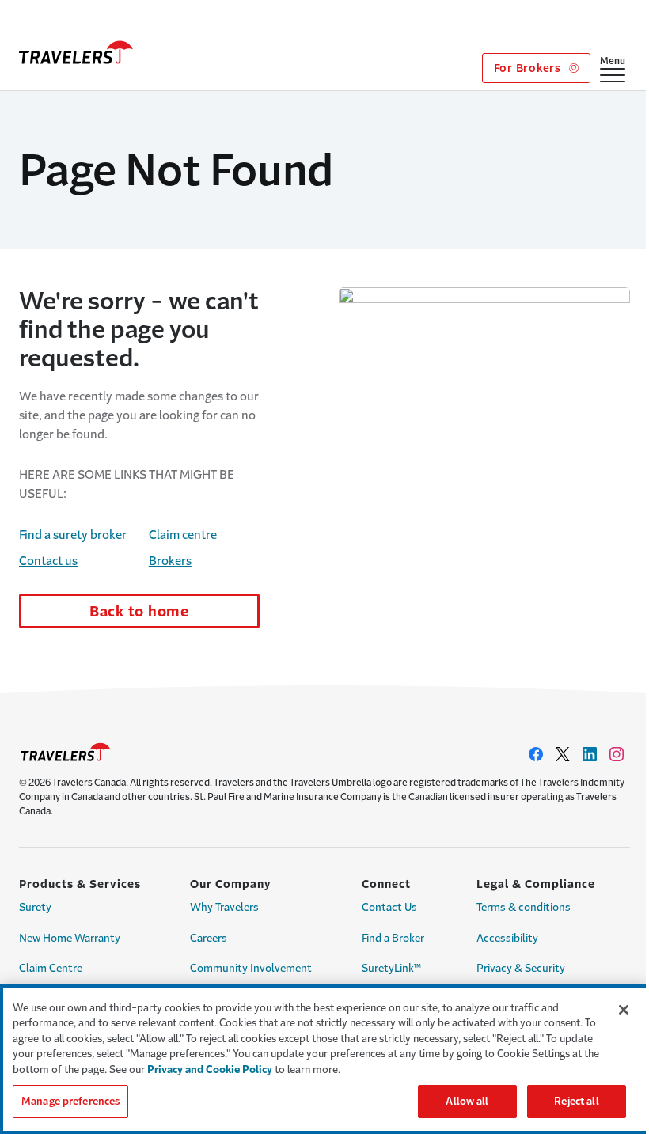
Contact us (48, 561)
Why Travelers (224, 907)
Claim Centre (50, 968)
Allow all (467, 1101)
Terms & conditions (523, 907)
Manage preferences (70, 1101)
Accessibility (507, 938)
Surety (35, 907)
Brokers (170, 561)
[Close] (623, 1009)
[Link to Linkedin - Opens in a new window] (589, 754)
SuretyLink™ (391, 968)
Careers (208, 938)
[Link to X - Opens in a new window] (562, 754)
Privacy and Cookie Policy (209, 1069)
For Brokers (529, 68)
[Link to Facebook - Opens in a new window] (535, 754)
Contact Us (389, 907)
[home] (76, 52)
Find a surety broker (73, 534)
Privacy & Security (520, 968)
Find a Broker (393, 938)
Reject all (576, 1101)
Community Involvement (251, 968)
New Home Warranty (69, 938)
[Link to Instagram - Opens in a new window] (616, 754)
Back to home (139, 612)
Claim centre (183, 534)
